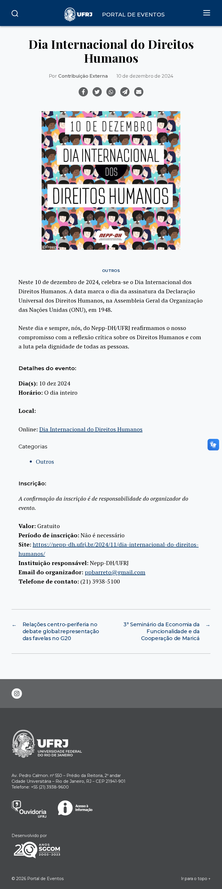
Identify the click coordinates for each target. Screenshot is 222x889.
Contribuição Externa (83, 76)
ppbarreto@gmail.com (115, 572)
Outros (111, 270)
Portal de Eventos (45, 878)
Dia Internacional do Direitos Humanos (91, 429)
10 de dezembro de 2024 (144, 76)
